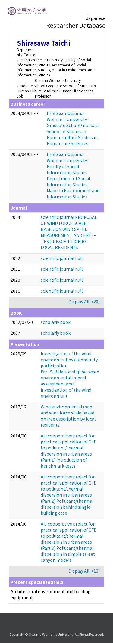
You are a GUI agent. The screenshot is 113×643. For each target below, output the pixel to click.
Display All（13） (85, 571)
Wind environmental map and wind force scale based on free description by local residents (68, 416)
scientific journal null (62, 258)
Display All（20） (85, 302)
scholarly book (56, 322)
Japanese (95, 18)
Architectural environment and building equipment (51, 594)
